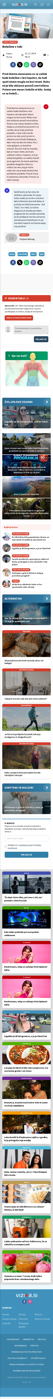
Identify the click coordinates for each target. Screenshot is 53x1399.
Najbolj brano (11, 527)
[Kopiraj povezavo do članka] (40, 64)
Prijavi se (41, 339)
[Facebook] (48, 4)
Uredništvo (28, 1339)
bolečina (22, 254)
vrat (33, 254)
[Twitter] (20, 64)
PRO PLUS (42, 1339)
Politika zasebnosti (17, 1358)
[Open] (4, 4)
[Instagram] (42, 4)
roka (11, 254)
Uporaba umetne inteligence (26, 1370)
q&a (42, 254)
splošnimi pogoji (26, 845)
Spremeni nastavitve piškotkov (26, 1352)
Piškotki (34, 1345)
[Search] (35, 4)
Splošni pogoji (38, 1358)
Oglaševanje (13, 1339)
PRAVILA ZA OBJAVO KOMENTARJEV (18, 318)
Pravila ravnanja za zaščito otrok (26, 1364)
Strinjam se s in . (24, 846)
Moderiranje (21, 1345)
